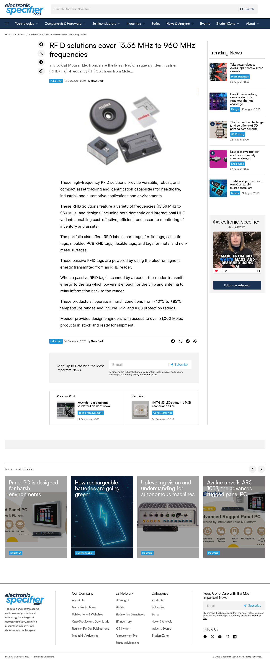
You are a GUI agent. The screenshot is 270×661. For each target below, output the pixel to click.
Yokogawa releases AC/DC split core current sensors (246, 68)
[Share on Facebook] (41, 44)
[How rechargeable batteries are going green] (102, 517)
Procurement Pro (127, 635)
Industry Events (161, 628)
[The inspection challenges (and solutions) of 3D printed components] (218, 129)
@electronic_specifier (236, 221)
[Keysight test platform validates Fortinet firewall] (87, 408)
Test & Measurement (91, 412)
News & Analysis (162, 621)
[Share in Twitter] (41, 53)
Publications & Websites (87, 614)
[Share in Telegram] (41, 62)
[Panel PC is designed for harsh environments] (36, 517)
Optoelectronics (162, 412)
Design (235, 109)
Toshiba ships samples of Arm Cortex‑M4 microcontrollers (247, 184)
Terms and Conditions (43, 656)
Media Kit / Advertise (85, 635)
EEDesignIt (122, 600)
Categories (160, 593)
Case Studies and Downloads (90, 621)
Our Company (82, 593)
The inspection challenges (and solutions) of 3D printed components (247, 126)
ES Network (124, 593)
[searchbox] (144, 9)
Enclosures (237, 163)
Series (155, 614)
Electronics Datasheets (130, 614)
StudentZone (160, 635)
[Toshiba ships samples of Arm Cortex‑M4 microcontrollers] (218, 188)
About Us (78, 600)
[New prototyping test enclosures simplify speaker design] (218, 159)
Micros (235, 193)
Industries (20, 34)
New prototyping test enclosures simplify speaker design (244, 155)
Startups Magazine (128, 642)
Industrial (147, 552)
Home (8, 34)
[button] (7, 24)
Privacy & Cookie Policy (17, 656)
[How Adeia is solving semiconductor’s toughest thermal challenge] (218, 101)
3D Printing (237, 134)
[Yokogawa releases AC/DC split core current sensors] (218, 72)
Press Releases (240, 76)
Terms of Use (150, 374)
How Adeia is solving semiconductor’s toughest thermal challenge (243, 99)
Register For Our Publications (90, 628)
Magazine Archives (84, 607)
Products (157, 600)
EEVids (120, 607)
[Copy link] (41, 71)
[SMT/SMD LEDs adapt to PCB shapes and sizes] (161, 408)
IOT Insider (123, 628)
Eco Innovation (85, 552)
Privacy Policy (132, 374)
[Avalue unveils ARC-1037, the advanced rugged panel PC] (234, 517)
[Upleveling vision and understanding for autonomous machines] (168, 517)
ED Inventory (124, 621)
